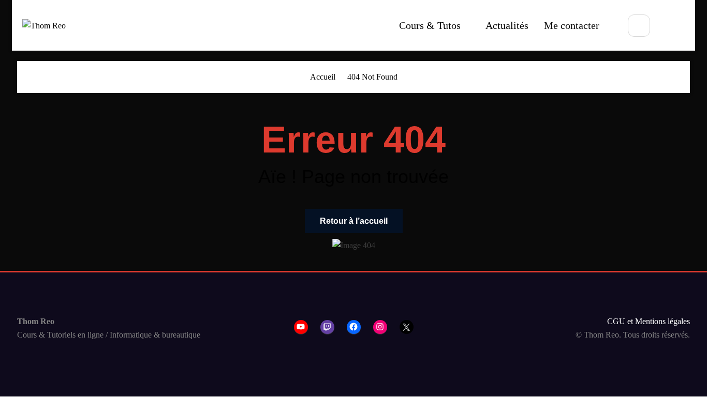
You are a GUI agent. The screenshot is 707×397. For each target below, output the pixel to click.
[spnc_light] (672, 26)
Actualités (506, 25)
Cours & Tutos (430, 25)
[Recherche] (639, 25)
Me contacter (571, 25)
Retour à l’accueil (354, 221)
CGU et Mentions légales (648, 321)
